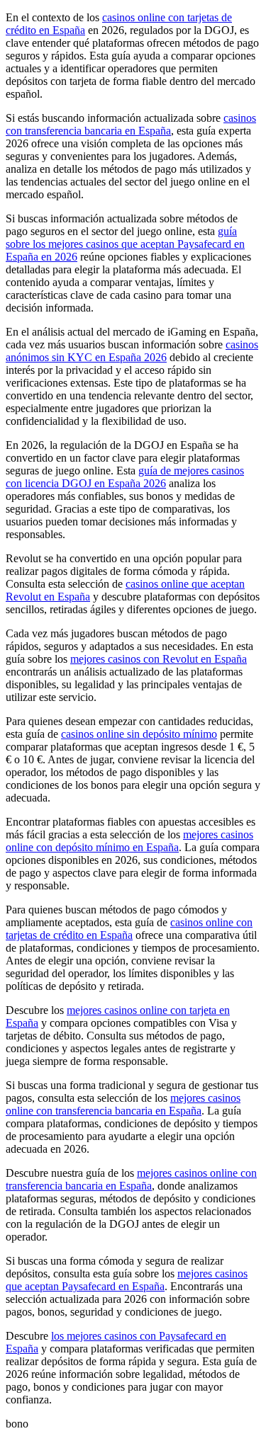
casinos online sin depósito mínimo (139, 734)
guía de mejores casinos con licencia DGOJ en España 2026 (125, 477)
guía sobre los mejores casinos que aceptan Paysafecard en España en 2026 (125, 244)
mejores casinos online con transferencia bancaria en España (123, 1104)
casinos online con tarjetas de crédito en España (129, 928)
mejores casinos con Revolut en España (158, 659)
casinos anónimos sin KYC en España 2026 (132, 350)
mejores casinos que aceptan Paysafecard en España (127, 1279)
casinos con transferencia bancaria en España (131, 124)
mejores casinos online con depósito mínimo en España (129, 840)
